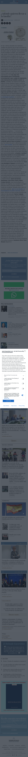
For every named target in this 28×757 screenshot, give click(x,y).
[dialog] (14, 378)
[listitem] (14, 376)
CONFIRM (8, 400)
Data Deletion (6, 405)
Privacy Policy (22, 405)
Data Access (14, 405)
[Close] (25, 351)
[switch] (23, 379)
